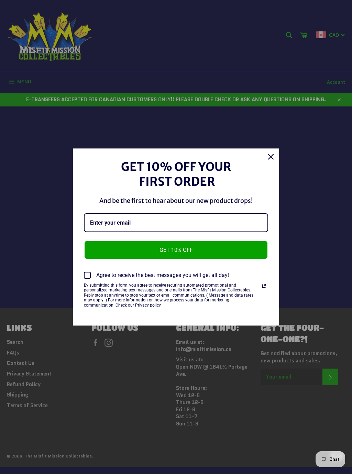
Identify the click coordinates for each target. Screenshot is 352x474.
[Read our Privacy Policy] (264, 286)
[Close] (271, 156)
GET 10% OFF (176, 250)
